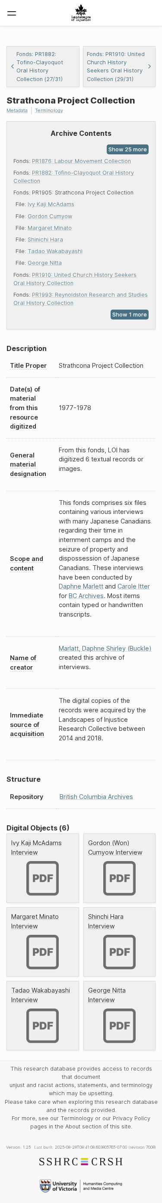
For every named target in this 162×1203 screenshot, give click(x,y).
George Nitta (45, 263)
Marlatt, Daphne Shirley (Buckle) (105, 648)
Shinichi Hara (45, 239)
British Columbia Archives (96, 796)
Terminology (49, 110)
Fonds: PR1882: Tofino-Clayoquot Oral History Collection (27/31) (39, 66)
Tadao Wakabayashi (55, 251)
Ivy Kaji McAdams (51, 204)
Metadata (17, 110)
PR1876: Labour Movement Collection (81, 161)
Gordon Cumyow (50, 216)
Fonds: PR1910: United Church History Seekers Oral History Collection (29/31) (116, 66)
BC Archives (86, 595)
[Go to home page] (81, 13)
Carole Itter (134, 586)
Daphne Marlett (81, 586)
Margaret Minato (50, 228)
